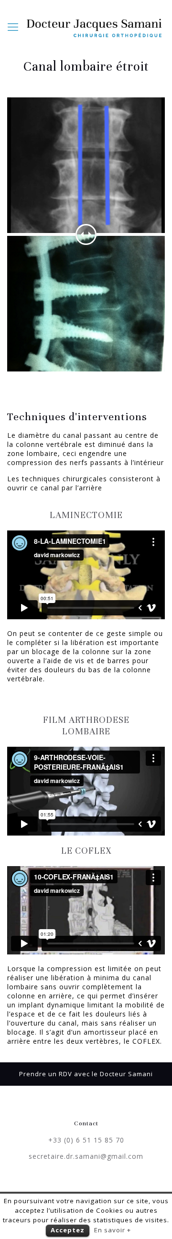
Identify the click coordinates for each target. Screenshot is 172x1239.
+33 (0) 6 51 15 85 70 (86, 1139)
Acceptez (68, 1230)
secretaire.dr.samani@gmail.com (86, 1156)
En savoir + (112, 1230)
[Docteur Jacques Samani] (95, 26)
